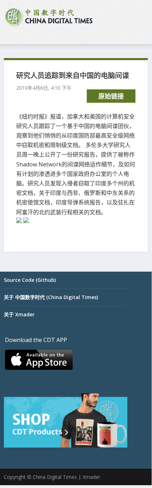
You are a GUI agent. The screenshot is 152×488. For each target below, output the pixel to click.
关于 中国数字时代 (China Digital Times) (51, 297)
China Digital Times (55, 477)
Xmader (91, 477)
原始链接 (111, 96)
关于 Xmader (19, 314)
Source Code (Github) (30, 280)
